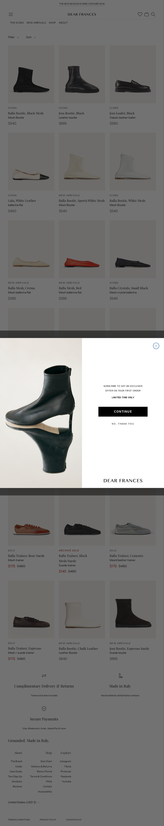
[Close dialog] (156, 346)
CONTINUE (123, 411)
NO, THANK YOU (123, 424)
